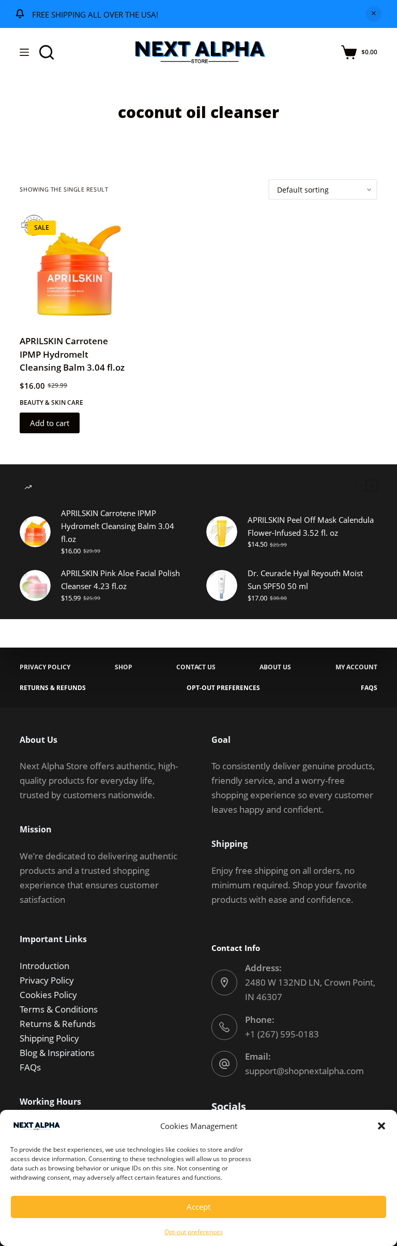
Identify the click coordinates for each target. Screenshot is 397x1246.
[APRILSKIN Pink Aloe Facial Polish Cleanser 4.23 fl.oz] (35, 585)
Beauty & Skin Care (51, 402)
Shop (123, 667)
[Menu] (24, 52)
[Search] (46, 52)
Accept (198, 1206)
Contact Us (196, 667)
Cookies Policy (48, 995)
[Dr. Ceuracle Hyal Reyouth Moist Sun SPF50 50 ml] (221, 585)
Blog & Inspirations (57, 1053)
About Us (275, 667)
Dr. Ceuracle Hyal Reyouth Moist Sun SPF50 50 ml (305, 579)
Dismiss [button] (373, 14)
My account (356, 667)
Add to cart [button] (49, 423)
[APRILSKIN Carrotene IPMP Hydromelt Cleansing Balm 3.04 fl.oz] (74, 267)
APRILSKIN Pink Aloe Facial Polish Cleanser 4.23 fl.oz (120, 579)
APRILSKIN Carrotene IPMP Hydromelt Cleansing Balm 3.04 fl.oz (72, 354)
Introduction (44, 966)
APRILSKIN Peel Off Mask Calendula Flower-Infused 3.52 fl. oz (311, 526)
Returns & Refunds (53, 688)
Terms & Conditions (59, 1009)
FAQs (369, 688)
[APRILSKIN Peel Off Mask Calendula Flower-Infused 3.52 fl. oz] (221, 531)
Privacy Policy (45, 667)
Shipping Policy (49, 1038)
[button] (381, 1126)
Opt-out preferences (193, 1231)
